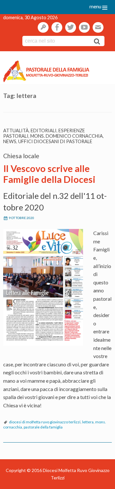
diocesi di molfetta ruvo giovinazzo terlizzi (44, 422)
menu (95, 6)
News (9, 141)
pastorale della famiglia (43, 427)
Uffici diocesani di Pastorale (55, 141)
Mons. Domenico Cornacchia (66, 136)
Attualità (16, 130)
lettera (88, 422)
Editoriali (44, 130)
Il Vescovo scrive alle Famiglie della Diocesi (49, 174)
